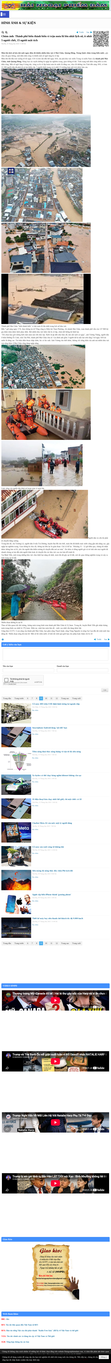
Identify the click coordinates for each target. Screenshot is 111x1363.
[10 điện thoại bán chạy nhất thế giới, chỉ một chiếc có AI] (16, 808)
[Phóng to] (6, 32)
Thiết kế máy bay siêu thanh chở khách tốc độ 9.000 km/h (57, 918)
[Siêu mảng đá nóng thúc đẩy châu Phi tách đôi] (16, 880)
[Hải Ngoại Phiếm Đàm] (55, 5)
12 (57, 698)
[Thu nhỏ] (2, 32)
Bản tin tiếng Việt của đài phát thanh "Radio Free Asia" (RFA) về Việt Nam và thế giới (42, 1331)
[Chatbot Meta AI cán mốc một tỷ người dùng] (16, 832)
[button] (4, 14)
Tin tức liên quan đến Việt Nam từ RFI (22, 1325)
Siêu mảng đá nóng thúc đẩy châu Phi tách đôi (52, 871)
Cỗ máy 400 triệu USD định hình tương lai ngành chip (56, 704)
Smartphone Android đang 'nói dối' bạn (49, 728)
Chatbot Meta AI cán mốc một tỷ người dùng (52, 823)
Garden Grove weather (55, 982)
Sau (87, 32)
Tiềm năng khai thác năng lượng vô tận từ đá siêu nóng (56, 751)
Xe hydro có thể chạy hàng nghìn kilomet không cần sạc (56, 775)
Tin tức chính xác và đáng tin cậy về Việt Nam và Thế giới (31, 1336)
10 (46, 698)
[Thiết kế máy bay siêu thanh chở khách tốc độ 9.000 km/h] (16, 928)
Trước (81, 32)
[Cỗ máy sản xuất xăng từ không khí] (16, 856)
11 (51, 698)
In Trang (2, 639)
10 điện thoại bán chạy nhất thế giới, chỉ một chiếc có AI (57, 799)
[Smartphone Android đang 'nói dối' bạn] (16, 737)
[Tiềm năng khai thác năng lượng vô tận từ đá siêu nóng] (16, 761)
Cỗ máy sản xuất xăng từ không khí (48, 847)
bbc (7, 1319)
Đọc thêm (35, 710)
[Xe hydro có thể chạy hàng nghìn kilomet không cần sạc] (16, 785)
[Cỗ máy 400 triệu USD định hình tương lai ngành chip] (16, 713)
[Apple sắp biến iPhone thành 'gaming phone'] (16, 904)
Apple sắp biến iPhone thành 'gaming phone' (51, 894)
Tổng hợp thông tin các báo (17, 1342)
